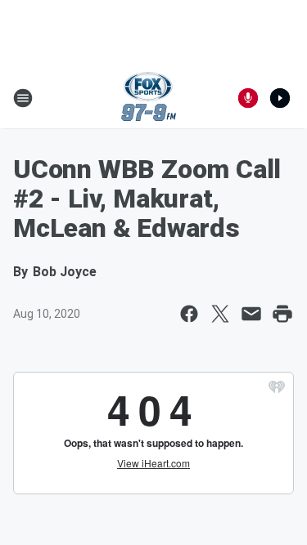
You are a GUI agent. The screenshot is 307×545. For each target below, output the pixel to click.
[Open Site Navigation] (23, 98)
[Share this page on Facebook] (189, 313)
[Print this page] (282, 313)
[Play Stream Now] (280, 98)
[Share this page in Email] (251, 313)
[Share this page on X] (220, 313)
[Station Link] (148, 98)
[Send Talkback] (248, 98)
